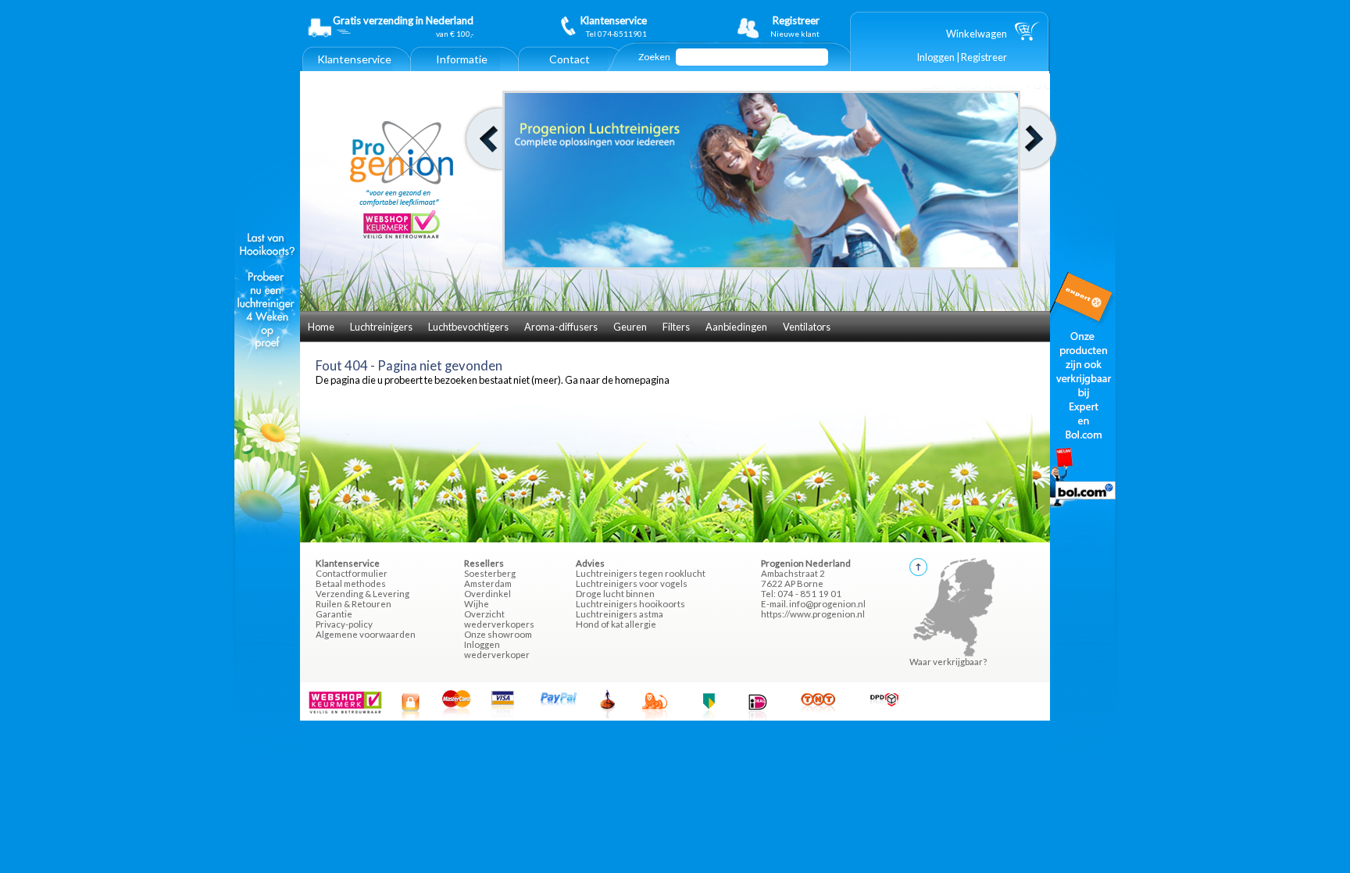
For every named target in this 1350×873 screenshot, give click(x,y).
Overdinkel (487, 594)
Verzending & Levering (362, 594)
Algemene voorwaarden (366, 634)
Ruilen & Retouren (353, 604)
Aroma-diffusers (561, 326)
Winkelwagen (976, 33)
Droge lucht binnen (615, 594)
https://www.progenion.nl (813, 614)
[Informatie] (462, 68)
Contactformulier (352, 573)
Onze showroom (498, 634)
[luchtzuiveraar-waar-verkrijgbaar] (1083, 536)
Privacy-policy (344, 624)
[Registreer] (782, 27)
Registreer (984, 57)
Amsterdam (488, 583)
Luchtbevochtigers (468, 326)
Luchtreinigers (381, 326)
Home (321, 326)
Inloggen (935, 57)
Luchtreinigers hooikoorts (630, 604)
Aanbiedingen (736, 326)
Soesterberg (490, 573)
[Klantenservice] (354, 68)
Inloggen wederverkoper (497, 649)
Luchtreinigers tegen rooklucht (640, 573)
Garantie (334, 614)
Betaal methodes (351, 583)
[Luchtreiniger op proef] (267, 536)
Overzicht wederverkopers (499, 619)
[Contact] (569, 68)
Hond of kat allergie (616, 624)
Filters (676, 326)
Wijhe (476, 604)
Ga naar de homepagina (617, 380)
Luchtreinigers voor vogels (632, 583)
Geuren (630, 326)
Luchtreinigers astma (619, 614)
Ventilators (806, 326)
